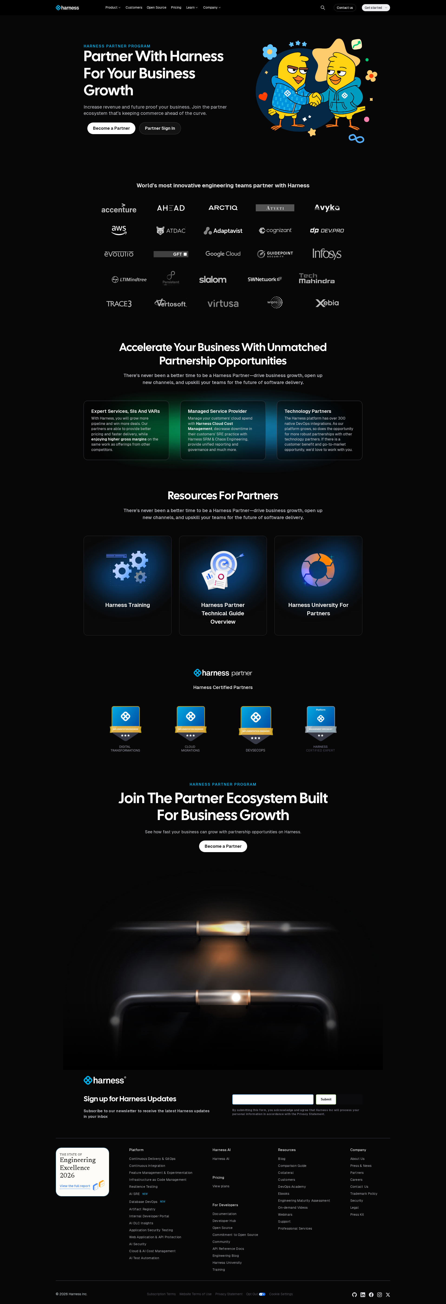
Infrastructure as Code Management (158, 1179)
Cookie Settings (281, 1294)
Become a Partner (111, 128)
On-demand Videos (293, 1207)
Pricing (176, 7)
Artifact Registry (142, 1209)
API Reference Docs (228, 1248)
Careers (356, 1179)
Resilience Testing (143, 1186)
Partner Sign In (160, 128)
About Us (357, 1158)
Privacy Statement (229, 1294)
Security (356, 1200)
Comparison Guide (292, 1165)
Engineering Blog (226, 1255)
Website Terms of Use (195, 1294)
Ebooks (283, 1193)
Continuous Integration (147, 1165)
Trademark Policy (364, 1193)
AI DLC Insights (141, 1223)
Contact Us (359, 1186)
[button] (113, 8)
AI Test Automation (144, 1258)
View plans (221, 1186)
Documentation (224, 1213)
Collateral (286, 1172)
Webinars (285, 1214)
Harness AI (221, 1158)
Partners (357, 1172)
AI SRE (134, 1193)
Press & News (361, 1165)
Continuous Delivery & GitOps (152, 1158)
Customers (134, 7)
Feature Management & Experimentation (160, 1172)
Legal (354, 1207)
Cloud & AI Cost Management (152, 1251)
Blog (281, 1158)
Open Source (156, 7)
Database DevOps (143, 1201)
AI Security (137, 1244)
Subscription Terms (161, 1294)
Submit (326, 1099)
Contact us (345, 8)
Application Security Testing (151, 1230)
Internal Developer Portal (149, 1216)
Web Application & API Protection (155, 1237)
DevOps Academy (292, 1186)
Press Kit (357, 1214)
